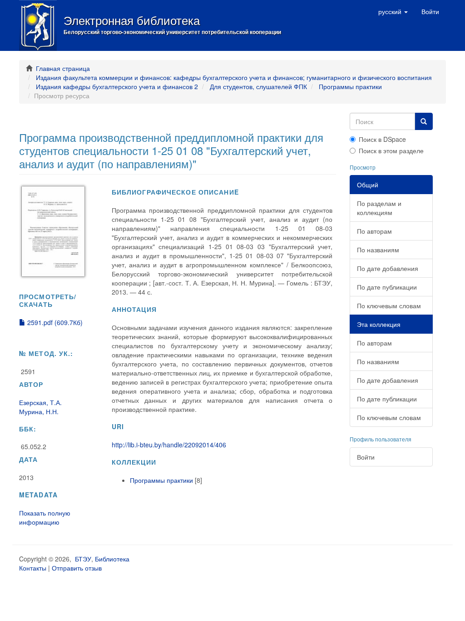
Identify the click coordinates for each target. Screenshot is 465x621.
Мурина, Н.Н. (39, 411)
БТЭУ (83, 558)
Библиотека (112, 558)
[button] (393, 11)
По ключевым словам (389, 305)
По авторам (374, 230)
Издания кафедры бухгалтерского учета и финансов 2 (117, 86)
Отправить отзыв (77, 567)
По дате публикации (387, 286)
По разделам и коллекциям (379, 208)
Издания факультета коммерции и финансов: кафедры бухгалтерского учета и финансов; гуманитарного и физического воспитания (234, 77)
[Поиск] (424, 121)
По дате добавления (387, 268)
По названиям (378, 249)
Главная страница (63, 68)
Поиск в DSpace (382, 139)
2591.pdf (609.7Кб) (54, 322)
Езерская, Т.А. (40, 402)
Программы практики (350, 86)
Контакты (32, 567)
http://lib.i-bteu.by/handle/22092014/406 (169, 444)
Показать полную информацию (44, 517)
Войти (366, 456)
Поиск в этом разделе (391, 150)
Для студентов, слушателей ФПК (258, 86)
